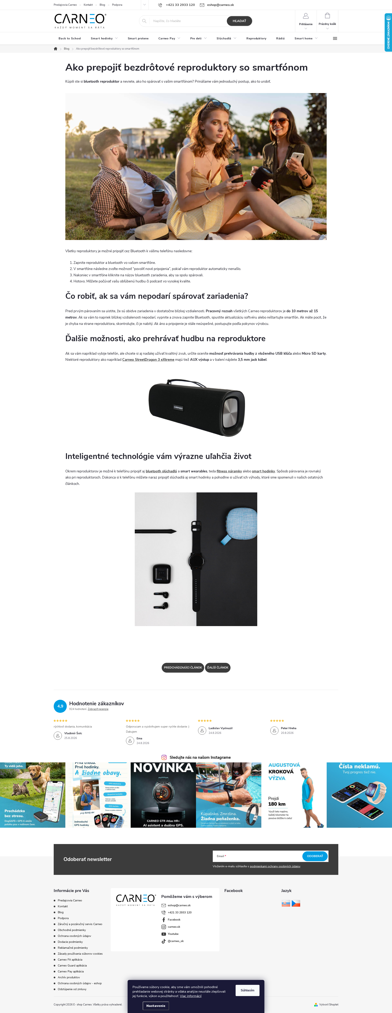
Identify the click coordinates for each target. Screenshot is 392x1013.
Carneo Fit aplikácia (70, 960)
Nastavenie (155, 1006)
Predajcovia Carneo (65, 5)
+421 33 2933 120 (180, 912)
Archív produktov (69, 977)
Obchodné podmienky (72, 930)
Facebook (174, 920)
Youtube (173, 934)
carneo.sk (174, 927)
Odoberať (315, 856)
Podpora (117, 5)
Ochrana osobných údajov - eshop (80, 983)
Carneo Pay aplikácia (71, 971)
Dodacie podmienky (70, 942)
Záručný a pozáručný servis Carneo (80, 924)
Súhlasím (247, 990)
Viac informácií (191, 996)
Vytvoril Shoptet (328, 1004)
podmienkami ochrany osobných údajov (275, 866)
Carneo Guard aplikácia (72, 965)
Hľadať (239, 21)
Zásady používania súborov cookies (80, 954)
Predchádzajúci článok (183, 668)
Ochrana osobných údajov (74, 936)
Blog (102, 5)
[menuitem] (70, 38)
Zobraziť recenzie (98, 709)
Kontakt (88, 5)
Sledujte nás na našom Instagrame (200, 757)
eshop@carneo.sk (179, 905)
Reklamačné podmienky (73, 948)
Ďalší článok (217, 668)
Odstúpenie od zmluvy (72, 989)
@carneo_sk (176, 941)
